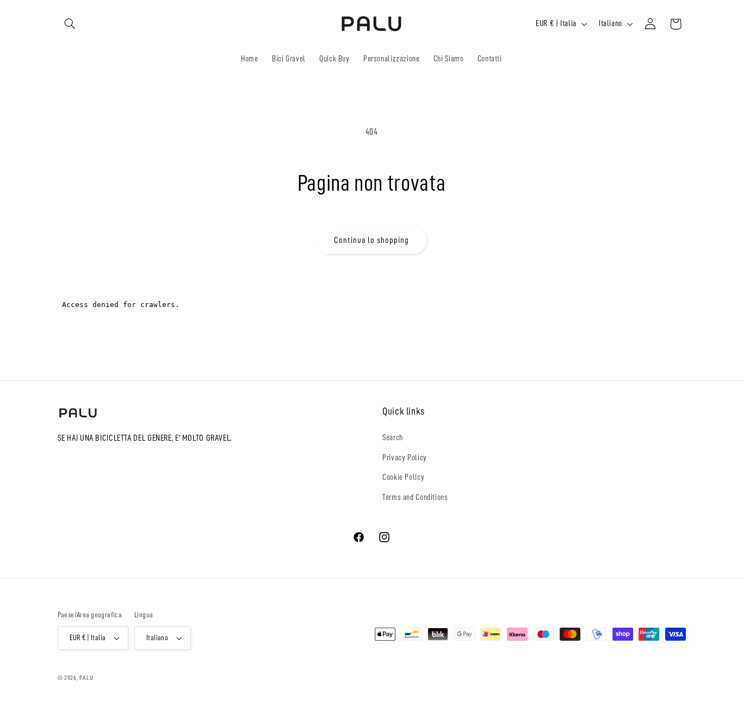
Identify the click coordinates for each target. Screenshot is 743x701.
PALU (86, 677)
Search (392, 437)
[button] (70, 23)
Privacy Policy (404, 457)
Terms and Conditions (415, 497)
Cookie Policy (403, 477)
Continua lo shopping (372, 240)
